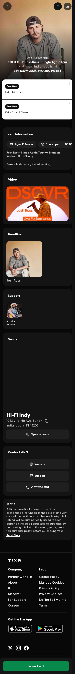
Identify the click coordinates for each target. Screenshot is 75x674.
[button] (7, 6)
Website (39, 464)
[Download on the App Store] (20, 629)
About (12, 582)
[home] (14, 560)
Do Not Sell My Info (53, 599)
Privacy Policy (49, 588)
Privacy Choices (50, 594)
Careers (14, 605)
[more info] (69, 83)
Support (40, 475)
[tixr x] (10, 648)
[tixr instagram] (18, 648)
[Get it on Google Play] (49, 629)
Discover (14, 594)
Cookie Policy (49, 576)
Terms (43, 605)
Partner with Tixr (20, 576)
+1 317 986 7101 (40, 487)
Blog (11, 588)
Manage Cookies (51, 582)
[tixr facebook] (26, 648)
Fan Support (17, 599)
